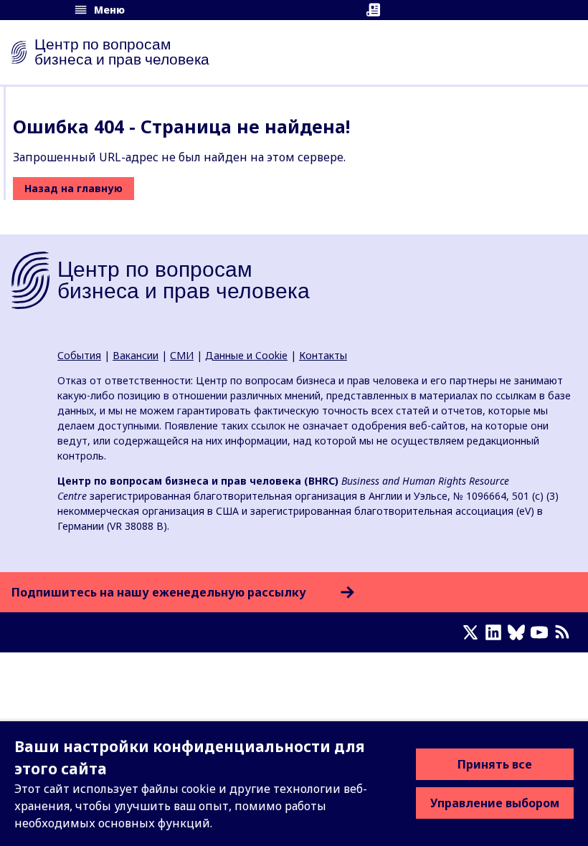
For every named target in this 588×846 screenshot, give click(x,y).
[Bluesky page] (519, 632)
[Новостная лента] (565, 632)
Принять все (494, 764)
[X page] (473, 632)
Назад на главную (73, 188)
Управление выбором (494, 803)
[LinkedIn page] (496, 632)
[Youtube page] (542, 632)
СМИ (182, 355)
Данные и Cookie (246, 355)
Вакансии (135, 355)
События (79, 355)
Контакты (323, 355)
